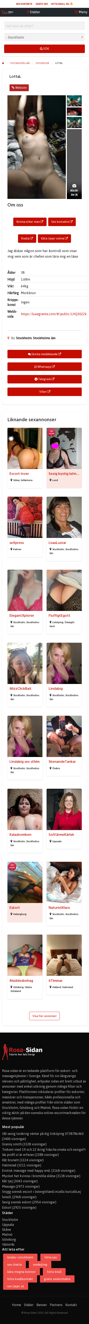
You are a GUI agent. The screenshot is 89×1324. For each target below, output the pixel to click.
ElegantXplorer (22, 616)
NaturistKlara (59, 908)
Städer (29, 1305)
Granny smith (12, 1144)
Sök (46, 48)
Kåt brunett (10, 1160)
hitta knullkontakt (20, 1279)
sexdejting (40, 1264)
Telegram (44, 379)
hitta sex (50, 1257)
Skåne (6, 1229)
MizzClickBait (20, 689)
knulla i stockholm (20, 1257)
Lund (55, 480)
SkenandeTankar (62, 762)
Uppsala (56, 841)
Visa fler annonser (44, 1016)
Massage (8, 1186)
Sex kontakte (24, 3)
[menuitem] (24, 4)
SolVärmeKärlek (61, 835)
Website (20, 87)
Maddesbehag (21, 981)
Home (16, 1305)
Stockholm (24, 338)
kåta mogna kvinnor (21, 1271)
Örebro (56, 768)
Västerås (8, 1244)
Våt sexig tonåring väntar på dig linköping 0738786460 (43, 1133)
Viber (43, 391)
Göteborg (18, 987)
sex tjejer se (15, 1286)
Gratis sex (42, 3)
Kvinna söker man (28, 221)
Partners (56, 1305)
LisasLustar (57, 543)
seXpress (17, 543)
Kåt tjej (7, 1181)
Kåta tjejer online (53, 238)
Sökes (16, 480)
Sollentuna (26, 480)
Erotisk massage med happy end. (26, 1170)
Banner (41, 1305)
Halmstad (67, 987)
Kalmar (17, 549)
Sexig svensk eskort (16, 1202)
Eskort (15, 908)
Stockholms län (44, 338)
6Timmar (56, 981)
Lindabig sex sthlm (25, 762)
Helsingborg (19, 914)
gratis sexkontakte (57, 1279)
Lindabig (56, 689)
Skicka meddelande (44, 354)
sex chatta (14, 1264)
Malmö (7, 1234)
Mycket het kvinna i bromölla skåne (28, 1176)
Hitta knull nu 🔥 (62, 3)
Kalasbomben (20, 835)
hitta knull (54, 1271)
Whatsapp (44, 366)
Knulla (25, 238)
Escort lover (19, 474)
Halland (56, 987)
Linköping (57, 622)
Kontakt (71, 1305)
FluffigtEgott (59, 616)
